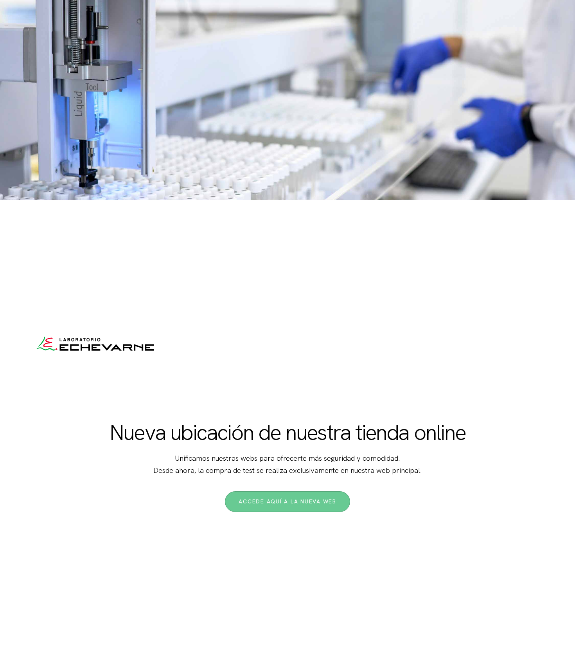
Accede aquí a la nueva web (287, 501)
